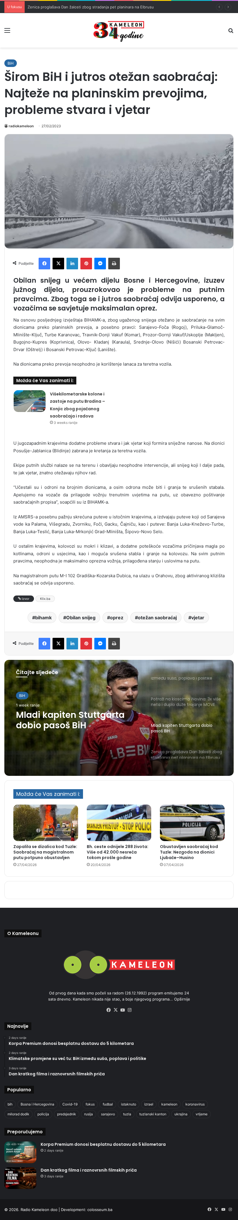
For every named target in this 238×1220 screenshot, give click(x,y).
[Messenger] (100, 263)
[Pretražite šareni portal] (231, 32)
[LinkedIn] (72, 263)
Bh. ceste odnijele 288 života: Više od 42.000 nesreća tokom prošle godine (117, 852)
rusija (88, 1114)
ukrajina (180, 1114)
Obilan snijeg (80, 617)
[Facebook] (44, 263)
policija (43, 1114)
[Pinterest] (86, 263)
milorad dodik (18, 1114)
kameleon (169, 1104)
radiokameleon (21, 126)
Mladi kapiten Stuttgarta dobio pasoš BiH (70, 720)
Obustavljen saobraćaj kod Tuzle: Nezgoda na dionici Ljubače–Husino (189, 852)
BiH (11, 63)
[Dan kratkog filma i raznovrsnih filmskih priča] (20, 1178)
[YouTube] (122, 1010)
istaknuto (128, 1104)
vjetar (197, 617)
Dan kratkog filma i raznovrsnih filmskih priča (89, 1170)
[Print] (114, 263)
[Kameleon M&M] (119, 30)
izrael (148, 1104)
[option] (119, 718)
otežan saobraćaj (157, 617)
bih (10, 1104)
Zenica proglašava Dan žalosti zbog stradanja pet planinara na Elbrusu (91, 7)
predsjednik (66, 1114)
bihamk (43, 617)
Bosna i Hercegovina (37, 1104)
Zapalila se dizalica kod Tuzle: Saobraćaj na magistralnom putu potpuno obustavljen (45, 852)
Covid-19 (69, 1104)
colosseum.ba (99, 1209)
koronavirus (195, 1104)
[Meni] (7, 32)
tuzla (127, 1114)
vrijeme (202, 1114)
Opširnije (182, 999)
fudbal (108, 1104)
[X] (58, 263)
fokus (90, 1104)
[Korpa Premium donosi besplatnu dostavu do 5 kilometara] (20, 1152)
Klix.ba (45, 599)
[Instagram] (129, 1010)
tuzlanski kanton (152, 1114)
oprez (116, 617)
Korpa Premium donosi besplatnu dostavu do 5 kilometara (103, 1144)
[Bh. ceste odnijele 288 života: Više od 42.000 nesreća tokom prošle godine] (119, 823)
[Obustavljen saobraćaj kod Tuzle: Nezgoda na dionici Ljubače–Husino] (192, 823)
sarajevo (108, 1114)
